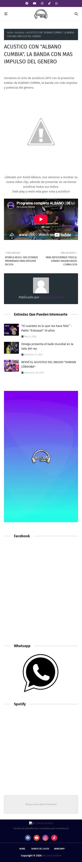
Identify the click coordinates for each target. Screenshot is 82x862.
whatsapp (59, 849)
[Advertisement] (41, 595)
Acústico (19, 32)
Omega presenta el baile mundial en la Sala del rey (47, 346)
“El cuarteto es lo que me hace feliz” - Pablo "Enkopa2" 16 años (46, 328)
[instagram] (42, 3)
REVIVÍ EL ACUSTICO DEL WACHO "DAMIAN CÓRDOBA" (48, 364)
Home (22, 849)
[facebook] (26, 3)
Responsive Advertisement (41, 804)
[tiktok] (49, 3)
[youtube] (34, 3)
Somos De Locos (40, 849)
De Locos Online (51, 297)
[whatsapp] (56, 3)
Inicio (10, 32)
